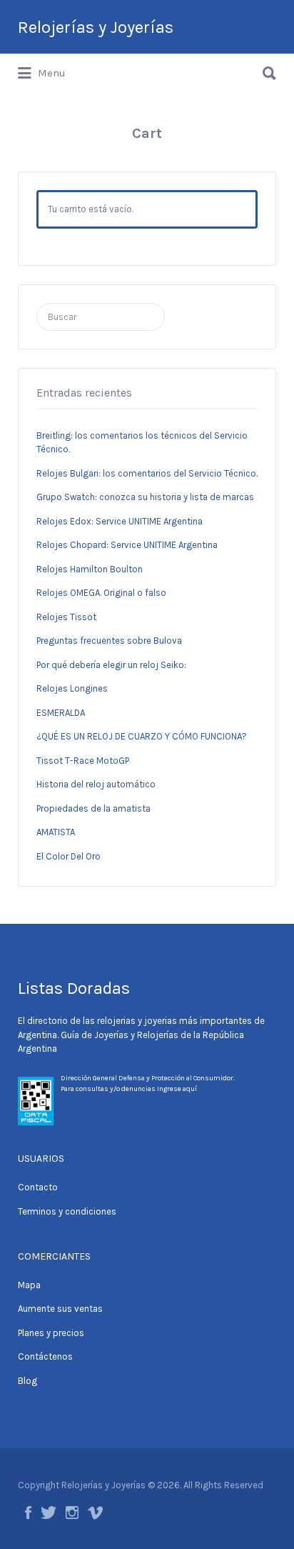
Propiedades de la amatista (93, 808)
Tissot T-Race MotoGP (82, 760)
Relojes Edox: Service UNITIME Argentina (119, 521)
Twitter (48, 1512)
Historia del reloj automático (96, 784)
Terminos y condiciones (67, 1211)
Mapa (29, 1285)
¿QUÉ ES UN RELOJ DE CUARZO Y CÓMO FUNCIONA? (141, 736)
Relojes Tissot (66, 617)
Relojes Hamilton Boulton (89, 569)
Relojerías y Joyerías (95, 27)
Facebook (28, 1512)
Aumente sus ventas (60, 1308)
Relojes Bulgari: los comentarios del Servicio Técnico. (147, 473)
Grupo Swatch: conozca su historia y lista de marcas (145, 497)
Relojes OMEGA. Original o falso (101, 592)
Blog (27, 1380)
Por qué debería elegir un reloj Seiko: (111, 664)
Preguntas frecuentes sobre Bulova (109, 640)
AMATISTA (55, 832)
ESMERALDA (60, 712)
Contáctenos (45, 1356)
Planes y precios (51, 1333)
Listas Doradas (74, 988)
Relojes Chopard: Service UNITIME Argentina (127, 544)
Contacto (38, 1187)
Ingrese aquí (177, 1089)
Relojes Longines (72, 688)
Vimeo (95, 1512)
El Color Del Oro (68, 856)
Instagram (72, 1512)
